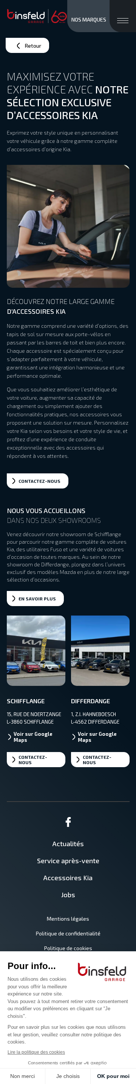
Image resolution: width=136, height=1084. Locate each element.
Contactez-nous (33, 759)
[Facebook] (68, 824)
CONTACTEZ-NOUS (39, 481)
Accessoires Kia (68, 877)
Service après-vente (68, 860)
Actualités (68, 843)
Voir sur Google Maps (33, 737)
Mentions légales (68, 918)
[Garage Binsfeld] (37, 16)
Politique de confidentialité (68, 933)
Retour (33, 45)
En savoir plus (37, 598)
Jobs (68, 894)
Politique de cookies (68, 948)
